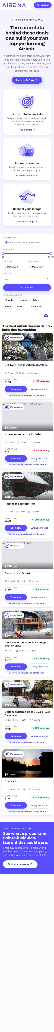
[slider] (3, 253)
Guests (7, 273)
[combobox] (8, 242)
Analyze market (39, 389)
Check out (33, 261)
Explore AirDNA (27, 80)
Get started (43, 5)
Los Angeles (35, 306)
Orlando (9, 300)
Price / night (10, 249)
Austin (8, 306)
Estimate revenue (20, 864)
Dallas (36, 300)
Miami (20, 306)
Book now (16, 389)
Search (27, 287)
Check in (7, 261)
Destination (9, 237)
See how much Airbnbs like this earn (28, 395)
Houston (23, 300)
